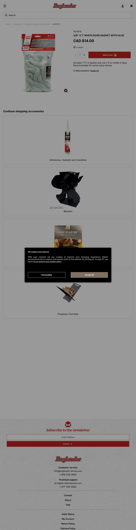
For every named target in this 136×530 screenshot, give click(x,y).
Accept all (89, 275)
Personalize (46, 275)
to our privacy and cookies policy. (47, 261)
